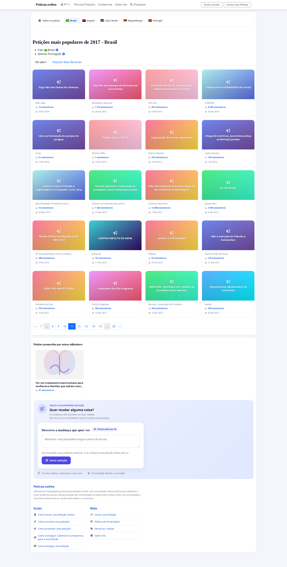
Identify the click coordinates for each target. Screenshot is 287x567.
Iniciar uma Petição (237, 4)
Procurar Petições (84, 4)
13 (86, 326)
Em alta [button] (40, 62)
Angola (91, 20)
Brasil (74, 20)
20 (113, 326)
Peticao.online (46, 4)
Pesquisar (140, 4)
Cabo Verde (112, 20)
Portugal (158, 20)
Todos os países (52, 20)
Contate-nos (105, 4)
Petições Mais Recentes (67, 62)
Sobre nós (121, 4)
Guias (38, 508)
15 (100, 326)
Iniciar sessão (212, 4)
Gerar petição (58, 460)
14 (93, 326)
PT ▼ (67, 4)
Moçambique (136, 20)
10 (64, 326)
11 (71, 326)
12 (79, 326)
